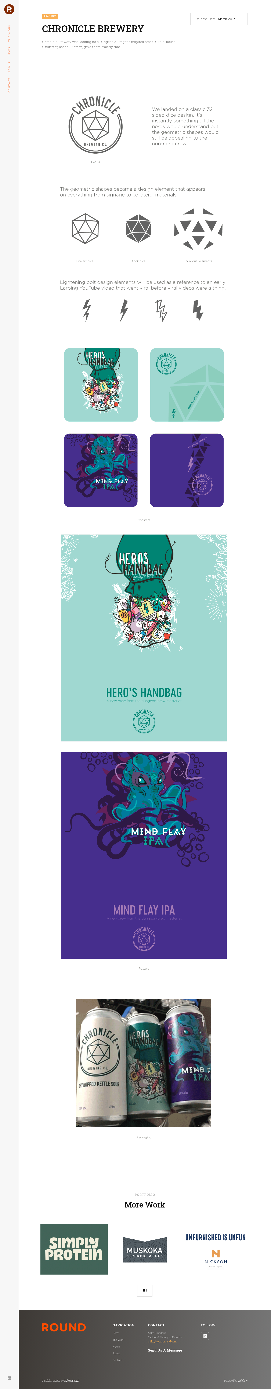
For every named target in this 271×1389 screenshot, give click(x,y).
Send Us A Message (165, 1350)
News (9, 51)
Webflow (243, 1380)
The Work (9, 33)
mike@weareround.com (162, 1341)
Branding (50, 16)
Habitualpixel (71, 1380)
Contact (9, 85)
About (9, 67)
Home (116, 1333)
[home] (9, 9)
